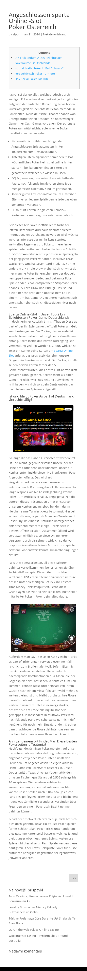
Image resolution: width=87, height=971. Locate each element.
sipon (16, 34)
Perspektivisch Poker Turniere (35, 74)
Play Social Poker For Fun (31, 79)
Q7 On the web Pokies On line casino (34, 930)
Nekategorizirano (54, 34)
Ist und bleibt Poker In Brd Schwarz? (39, 68)
